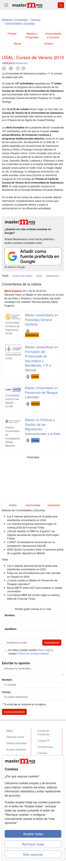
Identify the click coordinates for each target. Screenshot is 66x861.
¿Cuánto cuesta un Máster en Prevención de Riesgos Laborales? (32, 582)
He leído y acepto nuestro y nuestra (30, 651)
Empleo (48, 43)
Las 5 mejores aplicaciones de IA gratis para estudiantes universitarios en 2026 (32, 518)
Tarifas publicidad (16, 743)
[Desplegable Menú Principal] (6, 5)
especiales (54, 505)
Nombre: (7, 679)
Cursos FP (43, 740)
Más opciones (33, 854)
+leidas (12, 505)
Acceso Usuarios (16, 749)
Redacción (21, 63)
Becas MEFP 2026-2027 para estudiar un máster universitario (34, 589)
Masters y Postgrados (32, 35)
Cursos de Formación (43, 732)
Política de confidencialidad (33, 653)
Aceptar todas (33, 833)
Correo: (6, 692)
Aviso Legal (44, 650)
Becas (17, 43)
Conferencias (45, 747)
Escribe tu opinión (16, 663)
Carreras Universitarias (45, 754)
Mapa (9, 730)
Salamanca (52, 276)
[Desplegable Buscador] (61, 5)
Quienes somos (15, 737)
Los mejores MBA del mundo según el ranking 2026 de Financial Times (33, 596)
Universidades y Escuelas (53, 35)
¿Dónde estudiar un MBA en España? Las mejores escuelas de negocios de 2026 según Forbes (33, 534)
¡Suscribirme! (51, 642)
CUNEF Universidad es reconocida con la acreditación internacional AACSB (31, 544)
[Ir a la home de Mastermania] (27, 5)
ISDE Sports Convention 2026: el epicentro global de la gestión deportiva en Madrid (35, 551)
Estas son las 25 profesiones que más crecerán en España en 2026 (34, 574)
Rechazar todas (33, 844)
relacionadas (33, 505)
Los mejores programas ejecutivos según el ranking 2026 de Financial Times (31, 525)
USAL (39, 276)
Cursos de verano (22, 276)
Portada (12, 33)
